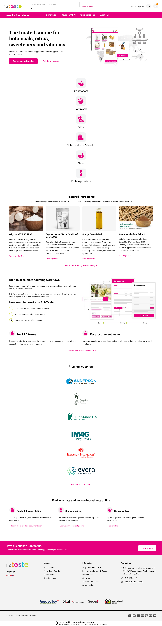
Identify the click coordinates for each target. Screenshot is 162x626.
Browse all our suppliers (81, 484)
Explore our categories (23, 61)
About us (104, 15)
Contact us (147, 548)
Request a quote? (87, 6)
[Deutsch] (11, 575)
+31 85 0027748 (130, 578)
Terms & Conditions (90, 581)
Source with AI (69, 15)
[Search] (34, 8)
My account (49, 567)
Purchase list (49, 574)
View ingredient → (16, 256)
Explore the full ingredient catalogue (82, 265)
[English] (7, 575)
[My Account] (148, 6)
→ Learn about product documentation (25, 526)
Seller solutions (87, 15)
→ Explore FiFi (112, 526)
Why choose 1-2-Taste (91, 567)
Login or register (137, 6)
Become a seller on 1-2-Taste (94, 571)
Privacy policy (88, 585)
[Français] (13, 575)
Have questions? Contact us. (24, 546)
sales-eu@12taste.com (133, 582)
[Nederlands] (9, 575)
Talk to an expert (51, 61)
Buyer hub (51, 15)
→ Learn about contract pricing (71, 526)
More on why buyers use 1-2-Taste (81, 350)
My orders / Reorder (52, 571)
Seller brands (87, 574)
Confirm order (50, 578)
